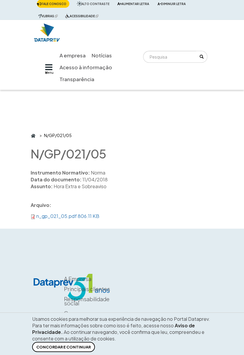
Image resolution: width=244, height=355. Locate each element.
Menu (49, 72)
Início (33, 135)
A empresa (73, 55)
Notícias (102, 55)
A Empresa (77, 278)
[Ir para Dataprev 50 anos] (47, 31)
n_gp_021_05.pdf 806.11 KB (67, 216)
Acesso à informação (86, 67)
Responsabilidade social (87, 301)
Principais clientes (87, 288)
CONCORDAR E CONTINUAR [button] (63, 347)
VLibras (51, 16)
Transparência (77, 79)
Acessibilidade (85, 16)
